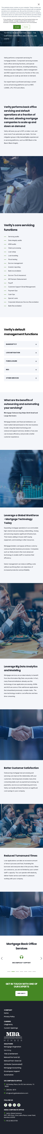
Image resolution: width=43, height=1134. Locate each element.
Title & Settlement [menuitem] (11, 1054)
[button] (8, 971)
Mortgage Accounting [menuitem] (12, 1068)
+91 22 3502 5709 (12, 1121)
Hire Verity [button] (22, 993)
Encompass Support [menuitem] (12, 1071)
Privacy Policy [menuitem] (9, 1017)
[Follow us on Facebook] (5, 1105)
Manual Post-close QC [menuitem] (13, 1061)
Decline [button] (26, 27)
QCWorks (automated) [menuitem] (13, 1064)
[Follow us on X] (10, 1105)
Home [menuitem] (6, 1013)
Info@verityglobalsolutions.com (17, 1093)
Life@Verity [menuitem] (8, 1024)
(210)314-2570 (11, 1090)
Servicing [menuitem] (7, 1050)
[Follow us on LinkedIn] (18, 1105)
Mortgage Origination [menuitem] (12, 1047)
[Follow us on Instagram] (14, 1105)
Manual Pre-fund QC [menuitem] (12, 1057)
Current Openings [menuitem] (11, 1028)
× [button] (38, 4)
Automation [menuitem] (9, 1075)
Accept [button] (17, 27)
